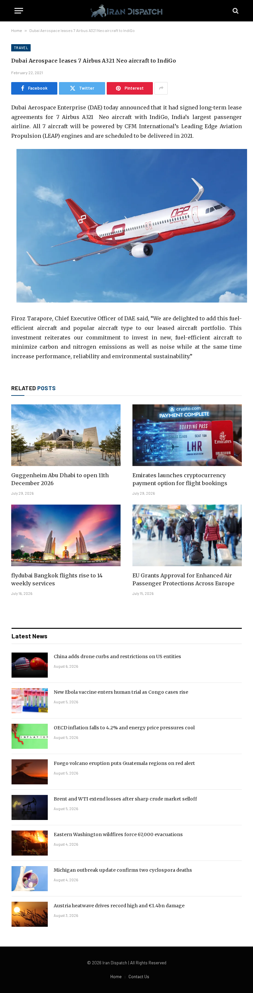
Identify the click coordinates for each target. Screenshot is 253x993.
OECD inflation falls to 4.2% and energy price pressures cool (124, 728)
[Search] (235, 10)
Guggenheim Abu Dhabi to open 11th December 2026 (60, 479)
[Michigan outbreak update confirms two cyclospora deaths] (30, 878)
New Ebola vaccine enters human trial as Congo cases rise (121, 692)
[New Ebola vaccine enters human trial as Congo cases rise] (30, 700)
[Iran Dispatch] (126, 11)
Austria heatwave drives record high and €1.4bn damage (119, 906)
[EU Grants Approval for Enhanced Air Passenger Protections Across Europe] (187, 535)
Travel (21, 47)
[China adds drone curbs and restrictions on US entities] (30, 665)
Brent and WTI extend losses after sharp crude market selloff (125, 799)
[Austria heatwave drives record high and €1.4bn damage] (30, 914)
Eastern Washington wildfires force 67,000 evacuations (118, 834)
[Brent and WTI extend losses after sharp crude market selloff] (30, 807)
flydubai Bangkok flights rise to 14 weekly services (57, 579)
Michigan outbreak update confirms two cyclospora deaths (123, 870)
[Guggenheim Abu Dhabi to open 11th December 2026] (66, 435)
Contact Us (138, 976)
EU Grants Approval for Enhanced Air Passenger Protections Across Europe (183, 579)
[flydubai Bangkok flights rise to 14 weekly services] (66, 535)
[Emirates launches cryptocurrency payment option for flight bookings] (187, 435)
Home (16, 30)
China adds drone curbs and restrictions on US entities (117, 656)
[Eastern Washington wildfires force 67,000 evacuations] (30, 843)
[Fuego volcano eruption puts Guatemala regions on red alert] (30, 771)
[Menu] (18, 10)
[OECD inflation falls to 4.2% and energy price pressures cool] (30, 736)
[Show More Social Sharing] (161, 88)
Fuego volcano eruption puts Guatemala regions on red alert (124, 763)
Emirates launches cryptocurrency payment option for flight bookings (179, 479)
